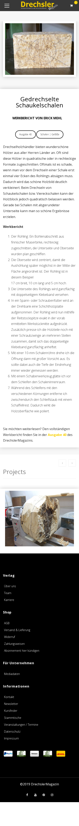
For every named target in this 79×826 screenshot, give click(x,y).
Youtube (35, 795)
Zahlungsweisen (14, 644)
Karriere (9, 600)
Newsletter (11, 704)
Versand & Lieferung (17, 630)
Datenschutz (12, 731)
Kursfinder (10, 711)
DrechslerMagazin (45, 784)
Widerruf (9, 637)
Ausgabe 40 (25, 134)
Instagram (52, 795)
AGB (7, 623)
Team (7, 593)
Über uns (10, 586)
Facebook (27, 795)
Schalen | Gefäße (49, 134)
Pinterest (43, 795)
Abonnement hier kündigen (21, 651)
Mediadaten (12, 674)
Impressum (11, 738)
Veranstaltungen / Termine (21, 725)
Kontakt (9, 697)
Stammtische (12, 718)
